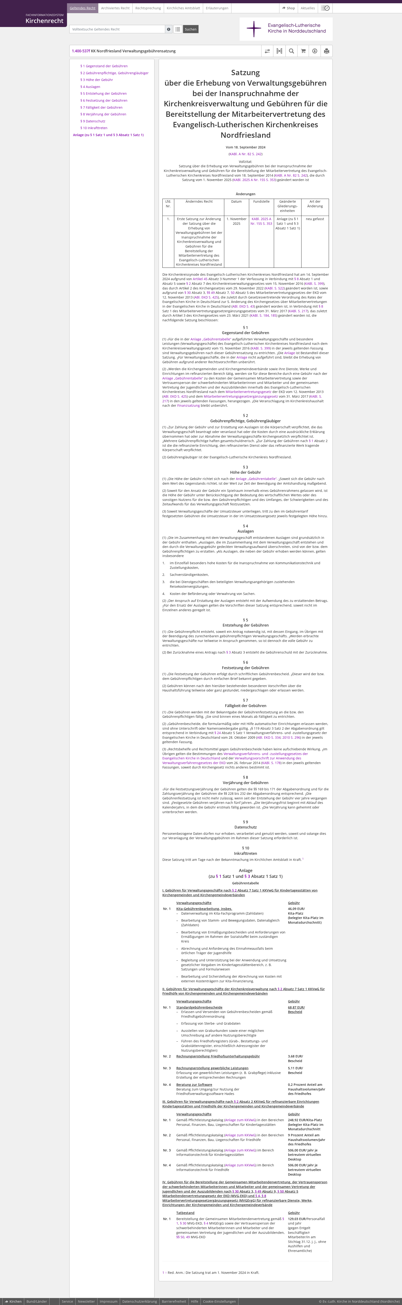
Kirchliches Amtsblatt (183, 8)
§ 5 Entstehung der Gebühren (103, 93)
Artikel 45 (200, 279)
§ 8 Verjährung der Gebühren (103, 114)
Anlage (289, 353)
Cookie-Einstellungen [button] (219, 1301)
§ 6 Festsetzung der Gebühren (103, 100)
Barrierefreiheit (174, 1301)
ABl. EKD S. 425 (206, 297)
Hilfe (194, 1301)
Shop (291, 8)
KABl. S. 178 (271, 763)
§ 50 (281, 1191)
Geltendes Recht (82, 8)
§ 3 (228, 652)
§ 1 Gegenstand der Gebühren (104, 66)
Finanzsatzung (188, 405)
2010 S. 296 (291, 737)
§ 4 (257, 1196)
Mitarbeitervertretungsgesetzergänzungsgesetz (241, 396)
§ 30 (187, 292)
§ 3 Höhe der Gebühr (96, 79)
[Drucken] (326, 51)
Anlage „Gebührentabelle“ (211, 339)
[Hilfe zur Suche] (168, 29)
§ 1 (311, 441)
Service (67, 1301)
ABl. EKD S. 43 (243, 306)
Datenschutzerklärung (139, 1301)
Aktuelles (308, 8)
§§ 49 (211, 292)
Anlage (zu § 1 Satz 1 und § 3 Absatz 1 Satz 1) (108, 135)
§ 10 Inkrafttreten (93, 128)
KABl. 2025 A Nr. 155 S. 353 (254, 180)
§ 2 (188, 283)
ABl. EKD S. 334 (269, 737)
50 (232, 292)
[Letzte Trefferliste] (177, 29)
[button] (325, 8)
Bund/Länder (37, 1301)
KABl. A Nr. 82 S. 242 (245, 154)
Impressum (108, 1301)
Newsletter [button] (86, 1301)
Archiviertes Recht (115, 8)
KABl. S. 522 (274, 288)
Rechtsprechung (148, 8)
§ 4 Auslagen (90, 86)
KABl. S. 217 (298, 311)
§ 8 (296, 279)
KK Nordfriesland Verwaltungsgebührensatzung (124, 51)
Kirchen (16, 1301)
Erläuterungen (217, 8)
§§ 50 (180, 1237)
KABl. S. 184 (260, 315)
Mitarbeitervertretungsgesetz (248, 391)
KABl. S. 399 (314, 283)
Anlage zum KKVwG (240, 1120)
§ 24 (217, 733)
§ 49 (258, 1191)
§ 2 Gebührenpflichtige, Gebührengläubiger (114, 73)
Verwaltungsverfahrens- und (246, 753)
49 (188, 1237)
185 (273, 315)
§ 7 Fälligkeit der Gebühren (101, 107)
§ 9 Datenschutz (92, 121)
